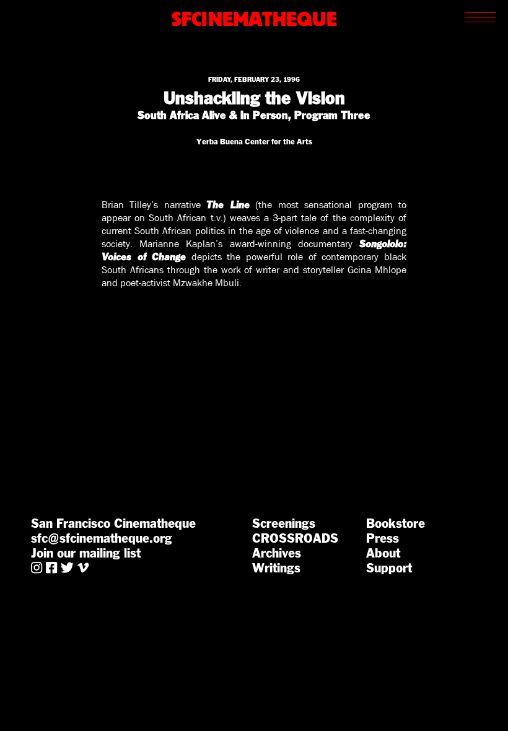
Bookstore (395, 523)
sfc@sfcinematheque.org (101, 538)
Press (382, 538)
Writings (276, 568)
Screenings (283, 523)
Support (389, 568)
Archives (276, 553)
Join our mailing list (86, 553)
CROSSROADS (295, 538)
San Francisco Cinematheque (113, 523)
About (383, 553)
